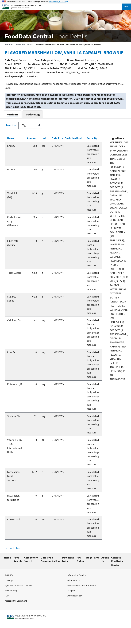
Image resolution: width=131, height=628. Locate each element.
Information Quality (76, 575)
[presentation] (12, 114)
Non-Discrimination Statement (81, 585)
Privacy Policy (73, 580)
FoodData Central (25, 44)
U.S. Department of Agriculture (26, 5)
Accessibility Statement (16, 601)
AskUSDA (9, 575)
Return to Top (12, 548)
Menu (126, 6)
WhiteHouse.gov (74, 596)
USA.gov (71, 590)
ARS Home (9, 44)
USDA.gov (9, 580)
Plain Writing (11, 590)
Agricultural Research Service (20, 8)
